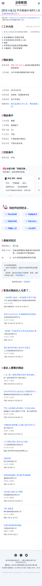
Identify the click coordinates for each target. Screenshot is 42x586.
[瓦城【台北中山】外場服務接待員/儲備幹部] (21, 318)
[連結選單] (3, 3)
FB (21, 555)
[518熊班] (21, 3)
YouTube (26, 555)
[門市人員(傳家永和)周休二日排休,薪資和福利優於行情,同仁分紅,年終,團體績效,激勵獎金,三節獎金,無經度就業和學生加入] (21, 412)
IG (15, 555)
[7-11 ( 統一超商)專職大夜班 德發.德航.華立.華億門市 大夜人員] (21, 379)
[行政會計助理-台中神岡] (21, 496)
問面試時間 (12, 221)
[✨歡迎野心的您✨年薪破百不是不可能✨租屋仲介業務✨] (21, 302)
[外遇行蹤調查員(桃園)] (21, 530)
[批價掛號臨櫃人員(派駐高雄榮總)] (21, 479)
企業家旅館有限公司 (33, 18)
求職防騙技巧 (20, 275)
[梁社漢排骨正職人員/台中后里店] (21, 352)
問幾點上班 (12, 228)
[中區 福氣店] (21, 513)
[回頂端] (36, 547)
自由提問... (32, 228)
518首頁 (11, 18)
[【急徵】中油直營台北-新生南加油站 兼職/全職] (21, 335)
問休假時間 (12, 214)
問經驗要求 (32, 214)
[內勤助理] (21, 463)
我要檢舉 (27, 282)
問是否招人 (32, 221)
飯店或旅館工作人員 (19, 104)
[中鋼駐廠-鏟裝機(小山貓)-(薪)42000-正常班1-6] (21, 429)
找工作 (17, 18)
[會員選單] (39, 3)
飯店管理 (23, 18)
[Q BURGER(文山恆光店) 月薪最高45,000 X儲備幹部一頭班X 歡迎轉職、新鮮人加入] (21, 396)
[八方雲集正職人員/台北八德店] (21, 446)
